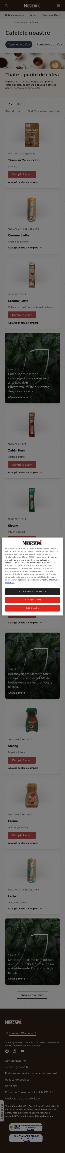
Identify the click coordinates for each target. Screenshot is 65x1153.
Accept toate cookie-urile (32, 591)
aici (18, 577)
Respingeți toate (32, 600)
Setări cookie (32, 608)
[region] (33, 576)
